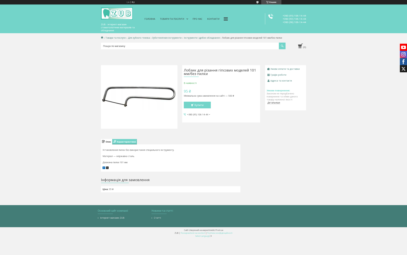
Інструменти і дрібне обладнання (202, 37)
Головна (149, 18)
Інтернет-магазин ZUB (112, 217)
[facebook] (104, 168)
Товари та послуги (172, 18)
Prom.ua (219, 230)
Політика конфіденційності (219, 233)
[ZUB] (117, 13)
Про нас (197, 18)
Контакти (213, 18)
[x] (107, 168)
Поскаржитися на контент (193, 233)
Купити (199, 105)
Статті (157, 217)
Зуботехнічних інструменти (167, 37)
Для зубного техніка (139, 37)
